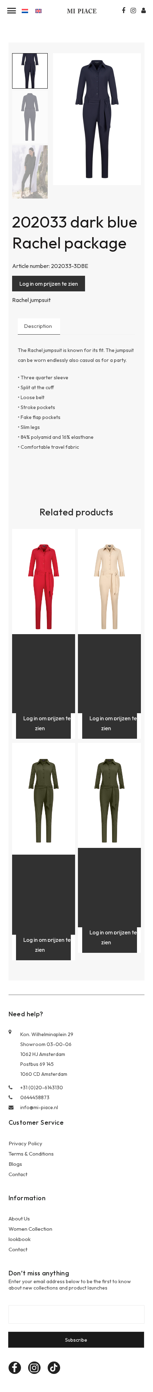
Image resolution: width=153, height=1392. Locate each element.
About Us (19, 1218)
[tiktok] (54, 1368)
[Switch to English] (38, 10)
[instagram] (34, 1368)
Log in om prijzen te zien (48, 283)
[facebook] (15, 1368)
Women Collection (30, 1228)
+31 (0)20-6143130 (41, 1087)
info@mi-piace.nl (39, 1107)
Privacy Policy (25, 1143)
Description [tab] (38, 326)
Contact (18, 1174)
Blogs (15, 1164)
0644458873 (34, 1097)
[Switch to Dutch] (25, 10)
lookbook (20, 1239)
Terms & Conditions (31, 1153)
